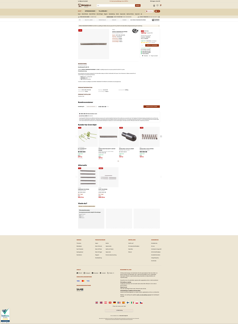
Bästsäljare (79, 246)
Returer (130, 252)
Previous (76, 136)
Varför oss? (131, 243)
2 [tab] (119, 161)
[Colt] (135, 31)
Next (161, 136)
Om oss (153, 246)
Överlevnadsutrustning (111, 254)
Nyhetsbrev (79, 254)
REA (158, 11)
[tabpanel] (88, 142)
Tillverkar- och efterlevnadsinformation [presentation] (87, 206)
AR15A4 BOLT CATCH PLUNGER (126, 148)
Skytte (117, 14)
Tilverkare (79, 243)
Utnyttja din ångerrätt (156, 249)
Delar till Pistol (92, 14)
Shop (79, 11)
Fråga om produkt (154, 55)
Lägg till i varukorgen (152, 45)
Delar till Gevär (85, 14)
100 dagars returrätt (155, 1)
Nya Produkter (80, 249)
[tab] (86, 206)
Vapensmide (122, 14)
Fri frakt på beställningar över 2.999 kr (119, 1)
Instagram (88, 273)
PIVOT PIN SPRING (102, 189)
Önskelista (157, 5)
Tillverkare (103, 11)
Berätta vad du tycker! (151, 106)
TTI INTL (79, 187)
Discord (80, 273)
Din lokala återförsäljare (133, 246)
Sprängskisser (90, 11)
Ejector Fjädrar (100, 159)
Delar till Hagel (100, 14)
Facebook (96, 273)
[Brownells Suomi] (128, 303)
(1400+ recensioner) (122, 16)
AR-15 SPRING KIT (82, 148)
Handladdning (112, 14)
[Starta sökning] (138, 5)
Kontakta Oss (154, 243)
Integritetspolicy (155, 257)
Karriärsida (153, 260)
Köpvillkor (130, 249)
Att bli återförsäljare (155, 252)
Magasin (106, 14)
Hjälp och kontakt (83, 1)
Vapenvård (137, 14)
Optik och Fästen (130, 14)
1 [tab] (118, 161)
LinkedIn (104, 273)
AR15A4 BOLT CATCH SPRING (147, 148)
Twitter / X (111, 273)
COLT (113, 29)
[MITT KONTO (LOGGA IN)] (154, 5)
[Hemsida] (79, 20)
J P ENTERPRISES (81, 147)
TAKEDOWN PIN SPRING (83, 189)
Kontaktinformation (155, 254)
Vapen (79, 14)
